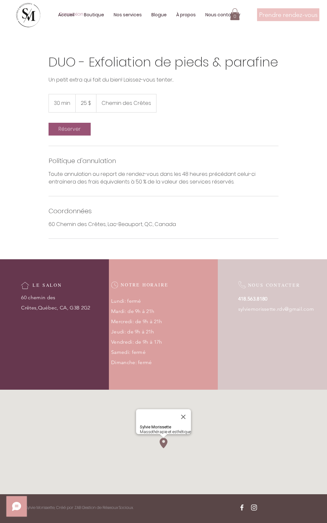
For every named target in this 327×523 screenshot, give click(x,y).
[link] (70, 129)
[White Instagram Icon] (254, 507)
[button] (235, 14)
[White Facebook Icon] (242, 507)
